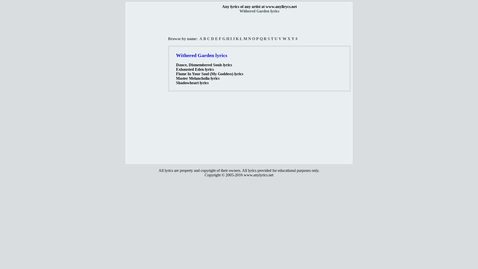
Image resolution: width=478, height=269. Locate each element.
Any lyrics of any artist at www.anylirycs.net (259, 6)
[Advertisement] (147, 87)
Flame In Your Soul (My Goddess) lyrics (209, 74)
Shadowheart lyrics (192, 83)
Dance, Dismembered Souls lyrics (204, 65)
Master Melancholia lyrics (198, 78)
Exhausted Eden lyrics (195, 69)
